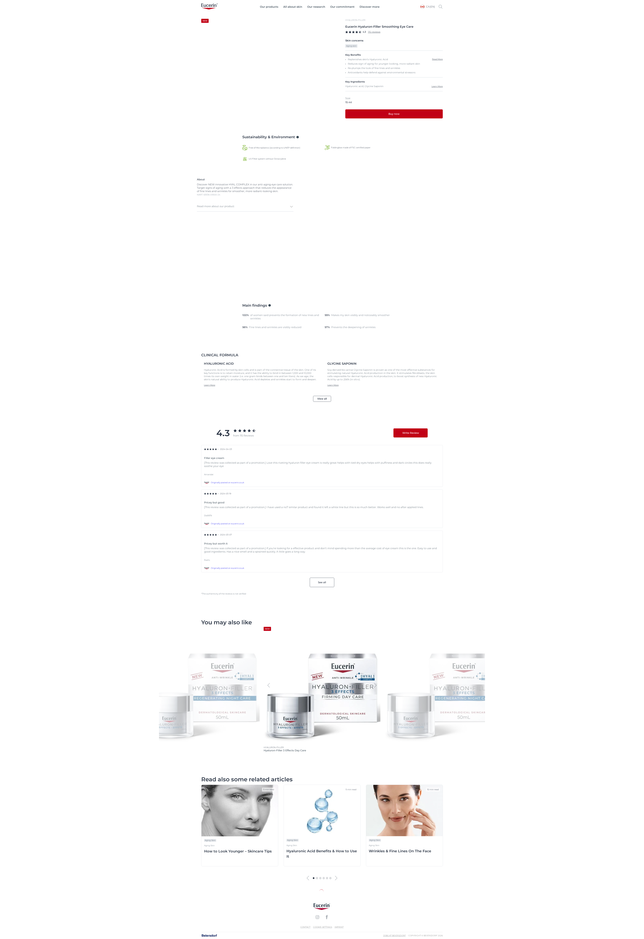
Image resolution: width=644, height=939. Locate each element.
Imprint (339, 927)
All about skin (292, 6)
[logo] (209, 6)
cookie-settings (322, 927)
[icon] (317, 917)
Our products (269, 6)
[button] (245, 206)
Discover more (370, 6)
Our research (316, 6)
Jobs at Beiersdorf (394, 935)
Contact (305, 927)
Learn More (437, 86)
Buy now (393, 113)
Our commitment (342, 6)
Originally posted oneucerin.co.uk (227, 482)
